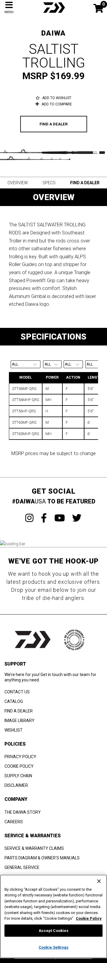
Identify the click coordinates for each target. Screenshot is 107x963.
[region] (53, 916)
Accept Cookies (54, 930)
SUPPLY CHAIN (18, 775)
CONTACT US (17, 691)
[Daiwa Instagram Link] (29, 518)
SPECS (49, 182)
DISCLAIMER (16, 785)
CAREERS (13, 821)
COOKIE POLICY (19, 766)
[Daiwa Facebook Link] (44, 518)
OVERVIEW (17, 182)
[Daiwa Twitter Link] (77, 518)
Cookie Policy (89, 918)
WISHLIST (13, 730)
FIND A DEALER (54, 124)
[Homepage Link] (53, 13)
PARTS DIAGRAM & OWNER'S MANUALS (42, 858)
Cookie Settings (53, 947)
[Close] (99, 881)
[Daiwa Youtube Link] (59, 518)
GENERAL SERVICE (22, 867)
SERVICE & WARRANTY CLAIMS (34, 848)
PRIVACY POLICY (20, 756)
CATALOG (13, 701)
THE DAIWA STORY (22, 812)
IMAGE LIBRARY (19, 720)
